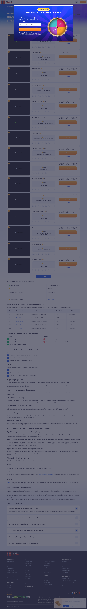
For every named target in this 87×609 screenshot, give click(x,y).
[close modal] (71, 7)
